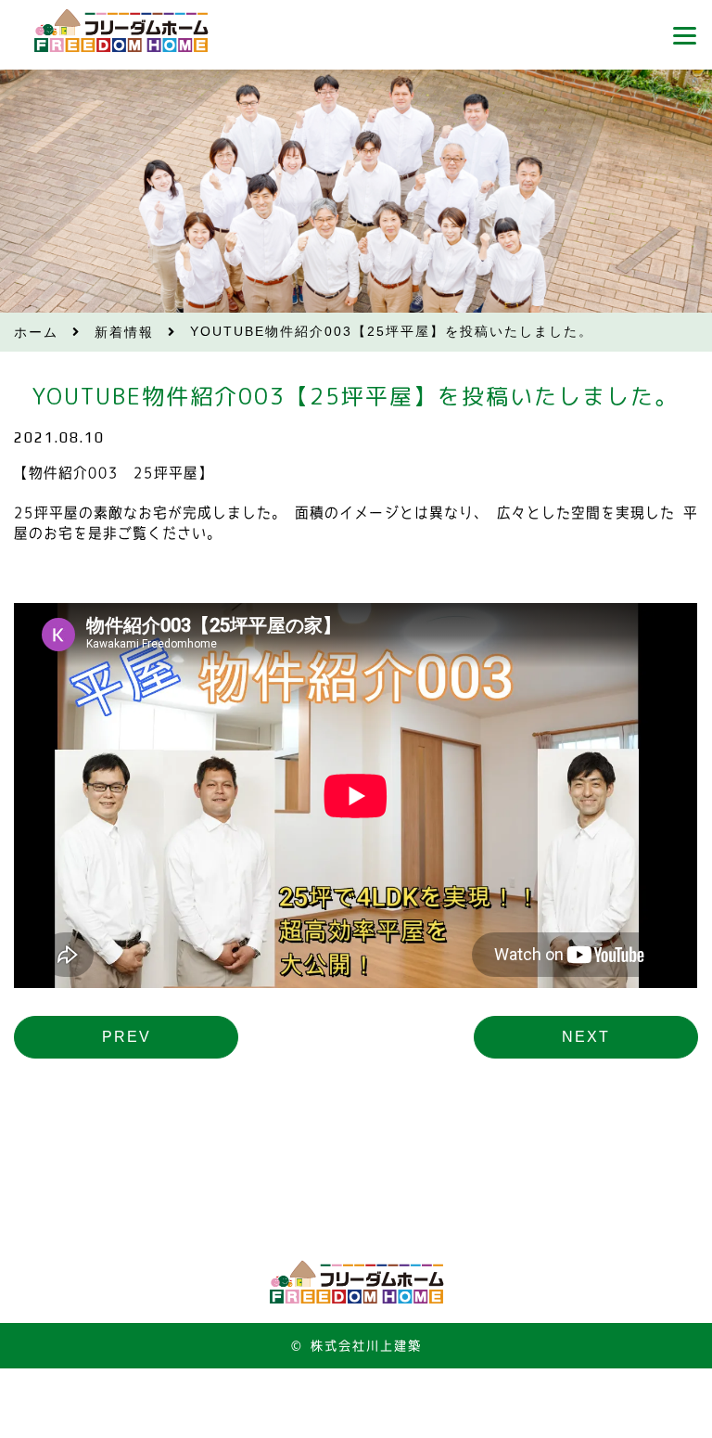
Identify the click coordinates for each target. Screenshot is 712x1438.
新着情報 (124, 332)
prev (126, 1037)
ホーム (36, 332)
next (586, 1037)
